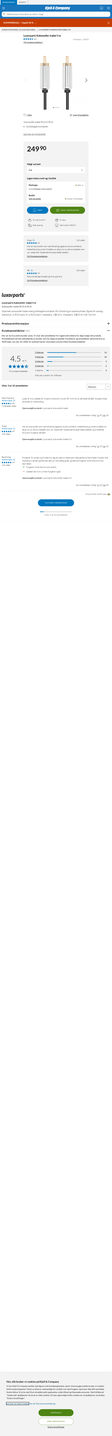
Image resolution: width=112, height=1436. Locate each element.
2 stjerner (39, 366)
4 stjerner (39, 357)
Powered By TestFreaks (96, 494)
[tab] (9, 2)
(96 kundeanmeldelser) (33, 42)
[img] (86, 80)
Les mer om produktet (34, 134)
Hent (39, 210)
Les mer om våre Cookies (17, 1403)
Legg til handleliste (81, 115)
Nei (104, 415)
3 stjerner (39, 361)
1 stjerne (39, 370)
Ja (98, 415)
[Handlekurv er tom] (108, 7)
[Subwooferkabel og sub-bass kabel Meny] (37, 29)
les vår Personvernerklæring (42, 1403)
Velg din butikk (35, 199)
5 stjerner (39, 352)
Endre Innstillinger (56, 1427)
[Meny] (3, 8)
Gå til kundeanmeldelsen (37, 256)
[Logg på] (101, 7)
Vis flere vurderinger (56, 503)
